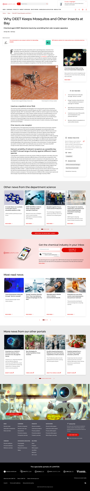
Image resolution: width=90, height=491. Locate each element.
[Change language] (83, 9)
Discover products (36, 426)
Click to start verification (51, 254)
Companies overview (23, 435)
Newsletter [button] (57, 9)
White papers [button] (35, 9)
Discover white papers (51, 426)
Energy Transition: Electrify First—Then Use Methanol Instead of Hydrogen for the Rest (76, 102)
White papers (35, 448)
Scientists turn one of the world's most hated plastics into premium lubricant (76, 114)
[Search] (47, 4)
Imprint (5, 483)
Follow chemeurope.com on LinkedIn (75, 438)
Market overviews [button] (25, 9)
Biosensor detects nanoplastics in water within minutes (76, 121)
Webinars (34, 452)
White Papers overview (51, 435)
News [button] (4, 9)
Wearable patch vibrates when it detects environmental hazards (76, 108)
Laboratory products (37, 428)
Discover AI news (14, 414)
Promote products (36, 433)
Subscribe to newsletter (72, 250)
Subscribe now (73, 435)
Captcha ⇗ (57, 256)
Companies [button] (9, 9)
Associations (21, 430)
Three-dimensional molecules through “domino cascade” (75, 95)
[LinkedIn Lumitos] (85, 483)
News (33, 443)
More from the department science (45, 233)
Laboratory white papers (52, 428)
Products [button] (16, 9)
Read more (42, 263)
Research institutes (22, 448)
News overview (7, 430)
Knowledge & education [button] (46, 9)
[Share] (79, 9)
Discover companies (22, 426)
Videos (19, 450)
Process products (36, 430)
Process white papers (51, 430)
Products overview (36, 435)
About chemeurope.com (33, 478)
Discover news (7, 426)
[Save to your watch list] (75, 9)
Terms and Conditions (15, 483)
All (18, 3)
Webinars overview (8, 448)
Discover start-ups (22, 428)
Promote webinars (8, 445)
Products (34, 445)
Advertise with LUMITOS (9, 478)
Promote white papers (51, 433)
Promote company (22, 433)
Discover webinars (8, 443)
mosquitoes (44, 56)
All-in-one (34, 454)
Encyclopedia (21, 443)
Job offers (34, 450)
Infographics (21, 445)
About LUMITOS (21, 478)
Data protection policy (28, 483)
